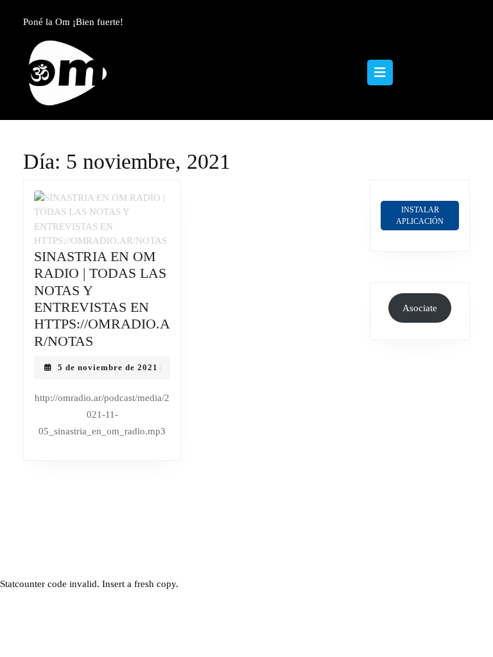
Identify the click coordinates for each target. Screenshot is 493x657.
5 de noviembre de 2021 (108, 367)
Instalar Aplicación (420, 215)
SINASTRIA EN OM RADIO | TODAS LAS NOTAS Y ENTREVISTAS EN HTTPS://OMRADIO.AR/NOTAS (102, 298)
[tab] (380, 72)
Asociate (419, 308)
